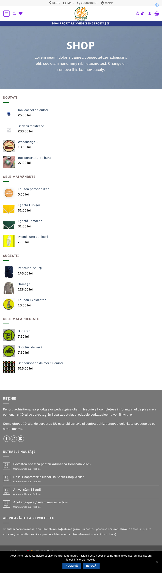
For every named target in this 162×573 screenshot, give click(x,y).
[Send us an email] (21, 438)
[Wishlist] (21, 13)
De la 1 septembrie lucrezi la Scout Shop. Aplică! (49, 477)
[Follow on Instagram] (137, 13)
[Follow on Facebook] (132, 13)
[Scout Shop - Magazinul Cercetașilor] (81, 13)
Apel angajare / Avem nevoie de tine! (41, 502)
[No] (156, 563)
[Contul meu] (150, 13)
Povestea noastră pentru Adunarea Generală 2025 (52, 464)
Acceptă (72, 565)
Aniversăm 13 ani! (27, 489)
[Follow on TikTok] (142, 13)
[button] (6, 13)
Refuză (91, 565)
